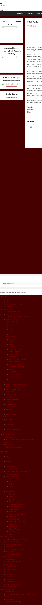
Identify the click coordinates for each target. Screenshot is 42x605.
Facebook (30, 109)
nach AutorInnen (11, 322)
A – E (11, 324)
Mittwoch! (9, 422)
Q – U (11, 332)
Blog (29, 112)
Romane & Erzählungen (17, 367)
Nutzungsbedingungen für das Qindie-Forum (21, 439)
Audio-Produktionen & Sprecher (17, 384)
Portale (8, 402)
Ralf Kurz (32, 21)
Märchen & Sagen (15, 364)
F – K (11, 326)
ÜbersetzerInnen (11, 412)
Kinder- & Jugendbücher (17, 359)
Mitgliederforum (8, 434)
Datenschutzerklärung (13, 447)
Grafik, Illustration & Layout (15, 394)
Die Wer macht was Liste (14, 304)
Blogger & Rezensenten (14, 389)
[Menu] (1, 3)
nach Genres (10, 337)
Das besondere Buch (13, 312)
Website (30, 107)
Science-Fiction (14, 374)
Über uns (30, 13)
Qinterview (9, 424)
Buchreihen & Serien (13, 314)
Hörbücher (12, 357)
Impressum (9, 444)
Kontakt (8, 306)
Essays (11, 344)
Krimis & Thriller (14, 362)
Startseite (20, 13)
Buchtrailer (9, 392)
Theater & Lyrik (14, 377)
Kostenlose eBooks (12, 319)
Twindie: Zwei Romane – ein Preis (18, 317)
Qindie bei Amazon (11, 97)
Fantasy (11, 347)
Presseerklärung (11, 427)
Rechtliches (7, 442)
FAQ (7, 301)
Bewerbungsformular (10, 432)
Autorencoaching (12, 387)
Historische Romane (16, 349)
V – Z (11, 334)
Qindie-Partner (8, 382)
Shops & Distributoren (13, 407)
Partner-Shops (11, 414)
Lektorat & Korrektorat (13, 399)
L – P (10, 329)
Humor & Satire (14, 354)
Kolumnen (9, 419)
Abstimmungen (11, 437)
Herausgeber (10, 397)
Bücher (5, 309)
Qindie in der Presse (13, 429)
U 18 (10, 379)
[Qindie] (21, 10)
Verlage (8, 409)
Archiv (5, 417)
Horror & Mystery (14, 352)
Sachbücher (13, 372)
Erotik (11, 342)
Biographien (13, 339)
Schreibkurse (10, 404)
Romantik (12, 369)
